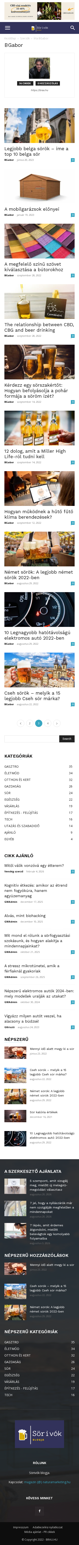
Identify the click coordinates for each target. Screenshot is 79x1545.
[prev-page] (20, 723)
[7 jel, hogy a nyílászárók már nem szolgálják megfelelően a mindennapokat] (15, 1208)
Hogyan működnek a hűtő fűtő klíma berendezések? (38, 514)
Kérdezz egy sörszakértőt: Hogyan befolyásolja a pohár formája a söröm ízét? (36, 390)
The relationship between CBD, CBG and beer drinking (39, 327)
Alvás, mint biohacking (25, 915)
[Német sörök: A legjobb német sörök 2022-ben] (39, 549)
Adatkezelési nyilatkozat (48, 1527)
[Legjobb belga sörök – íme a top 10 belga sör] (39, 125)
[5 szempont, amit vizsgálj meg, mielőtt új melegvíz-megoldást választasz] (15, 1186)
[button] (7, 28)
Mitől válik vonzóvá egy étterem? (34, 865)
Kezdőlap (10, 38)
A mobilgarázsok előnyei (31, 209)
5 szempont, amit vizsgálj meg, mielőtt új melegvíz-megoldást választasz (49, 1185)
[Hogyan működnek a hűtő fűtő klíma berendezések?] (39, 488)
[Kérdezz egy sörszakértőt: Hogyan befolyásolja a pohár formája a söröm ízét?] (39, 362)
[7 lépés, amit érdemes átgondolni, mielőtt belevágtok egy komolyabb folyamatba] (15, 1230)
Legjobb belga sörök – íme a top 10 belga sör (36, 151)
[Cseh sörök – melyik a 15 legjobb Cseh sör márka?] (39, 670)
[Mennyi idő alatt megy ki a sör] (15, 1053)
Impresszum (21, 1527)
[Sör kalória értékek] (15, 1116)
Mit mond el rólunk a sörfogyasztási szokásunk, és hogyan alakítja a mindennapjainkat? (37, 940)
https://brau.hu (39, 90)
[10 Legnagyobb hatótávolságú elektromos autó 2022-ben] (39, 609)
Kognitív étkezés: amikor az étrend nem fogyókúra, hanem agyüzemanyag (35, 890)
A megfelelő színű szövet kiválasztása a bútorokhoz (33, 266)
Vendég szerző (13, 871)
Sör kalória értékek (43, 1112)
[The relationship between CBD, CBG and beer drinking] (39, 301)
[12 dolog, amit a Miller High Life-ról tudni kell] (39, 428)
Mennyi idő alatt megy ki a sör (52, 1049)
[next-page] (57, 723)
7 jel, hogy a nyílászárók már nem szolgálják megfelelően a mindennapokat (52, 1207)
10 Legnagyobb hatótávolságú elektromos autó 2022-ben (37, 635)
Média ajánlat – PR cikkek (39, 1532)
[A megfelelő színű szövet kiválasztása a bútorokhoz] (39, 241)
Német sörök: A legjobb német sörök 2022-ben (38, 574)
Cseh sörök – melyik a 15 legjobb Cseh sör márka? (32, 695)
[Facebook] (39, 1511)
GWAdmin (10, 901)
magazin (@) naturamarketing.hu (47, 1482)
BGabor (9, 159)
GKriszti (9, 1027)
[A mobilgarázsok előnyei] (39, 186)
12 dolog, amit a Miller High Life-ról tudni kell (35, 453)
